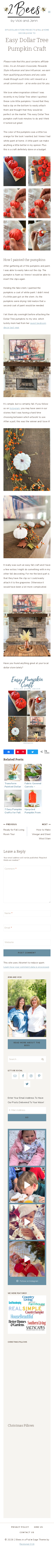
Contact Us (27, 1532)
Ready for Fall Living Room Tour (13, 829)
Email (8, 927)
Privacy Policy (20, 1527)
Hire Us (38, 1527)
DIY (6, 30)
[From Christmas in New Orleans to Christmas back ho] (27, 1222)
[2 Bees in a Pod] (25, 11)
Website (9, 942)
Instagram (15, 408)
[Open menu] (49, 12)
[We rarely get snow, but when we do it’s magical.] (27, 1148)
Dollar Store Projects (23, 30)
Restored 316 (27, 1544)
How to (31, 33)
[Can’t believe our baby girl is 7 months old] (27, 1259)
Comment (10, 868)
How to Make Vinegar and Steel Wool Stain (41, 831)
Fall (39, 30)
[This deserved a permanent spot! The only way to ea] (27, 1185)
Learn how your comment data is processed (26, 967)
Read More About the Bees (27, 1044)
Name (8, 913)
